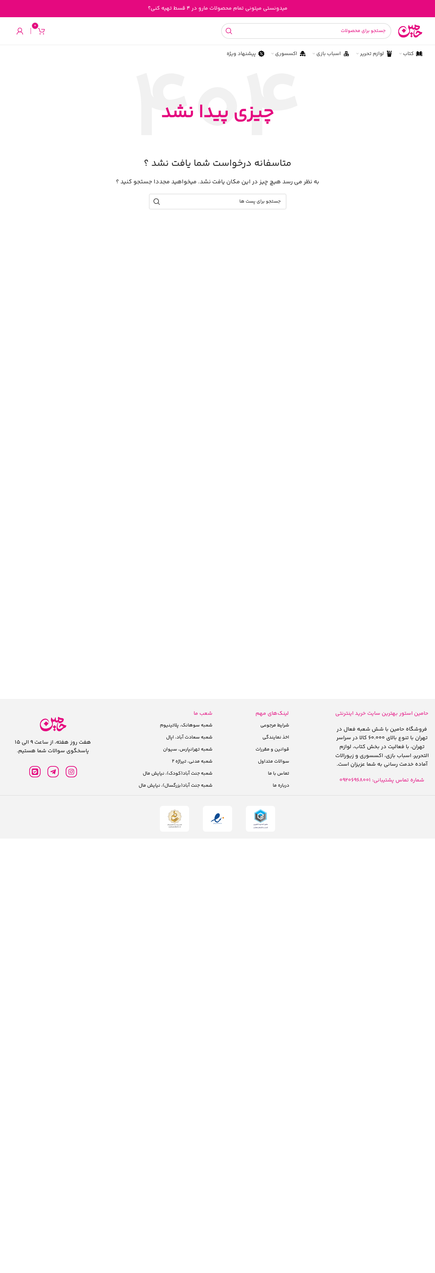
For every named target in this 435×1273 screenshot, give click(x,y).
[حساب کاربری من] (20, 31)
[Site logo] (410, 31)
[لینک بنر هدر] (217, 8)
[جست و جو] (229, 31)
